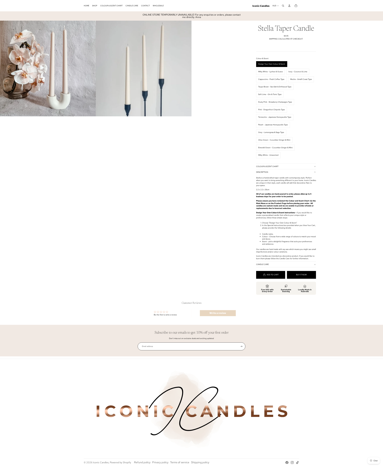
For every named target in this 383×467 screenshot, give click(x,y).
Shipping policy (200, 462)
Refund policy (142, 462)
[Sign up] (241, 346)
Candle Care (262, 264)
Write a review (217, 313)
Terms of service (179, 462)
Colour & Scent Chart (267, 166)
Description (262, 172)
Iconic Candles (101, 462)
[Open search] (283, 5)
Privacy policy (160, 462)
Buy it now (301, 275)
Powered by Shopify (120, 462)
